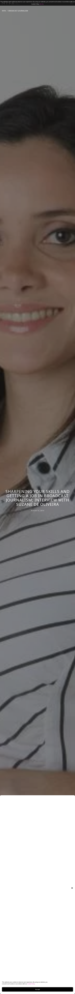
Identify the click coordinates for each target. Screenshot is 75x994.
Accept (37, 989)
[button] (72, 888)
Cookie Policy (31, 984)
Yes (41, 4)
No (43, 4)
